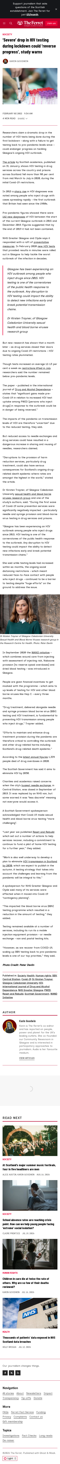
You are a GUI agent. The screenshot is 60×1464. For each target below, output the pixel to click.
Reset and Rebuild (43, 831)
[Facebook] (5, 1372)
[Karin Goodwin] (5, 61)
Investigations (11, 1435)
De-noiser (8, 1440)
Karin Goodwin (18, 61)
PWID (47, 990)
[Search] (11, 23)
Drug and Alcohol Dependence (33, 389)
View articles (27, 1058)
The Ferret (16, 1453)
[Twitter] (11, 1372)
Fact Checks (29, 1435)
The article (9, 162)
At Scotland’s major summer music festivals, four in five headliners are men (29, 1167)
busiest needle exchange (36, 785)
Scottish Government (37, 993)
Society (7, 34)
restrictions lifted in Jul (35, 368)
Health (31, 975)
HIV (41, 982)
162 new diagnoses (14, 216)
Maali (52, 1453)
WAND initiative (41, 652)
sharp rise (20, 191)
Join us (51, 23)
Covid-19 (26, 979)
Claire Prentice (11, 1233)
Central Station (11, 979)
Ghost (43, 1453)
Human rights (43, 975)
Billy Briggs (9, 1347)
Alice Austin (9, 1174)
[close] (56, 9)
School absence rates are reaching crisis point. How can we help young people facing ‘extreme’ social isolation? (28, 1224)
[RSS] (17, 1372)
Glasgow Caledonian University (20, 982)
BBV (54, 975)
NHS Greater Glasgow (30, 990)
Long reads (45, 1435)
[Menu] (5, 23)
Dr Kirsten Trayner (42, 979)
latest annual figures (35, 756)
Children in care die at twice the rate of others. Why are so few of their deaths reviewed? (26, 1283)
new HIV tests (46, 246)
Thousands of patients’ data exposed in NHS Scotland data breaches (29, 1339)
